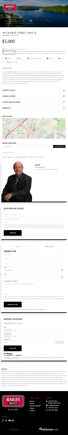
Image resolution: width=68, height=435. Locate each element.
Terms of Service (39, 309)
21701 (31, 157)
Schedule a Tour (49, 246)
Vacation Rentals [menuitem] (35, 406)
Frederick (18, 157)
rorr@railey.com (53, 405)
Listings (9, 157)
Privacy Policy (61, 227)
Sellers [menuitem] (32, 403)
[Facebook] (3, 420)
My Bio (55, 169)
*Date (5, 267)
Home (4, 157)
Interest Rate (7, 339)
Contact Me (50, 169)
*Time (5, 274)
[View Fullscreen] (4, 126)
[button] (31, 20)
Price (5, 327)
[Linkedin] (6, 420)
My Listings (37, 169)
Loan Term (6, 323)
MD (14, 157)
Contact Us (19, 246)
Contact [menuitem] (32, 410)
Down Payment (7, 333)
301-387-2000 (53, 410)
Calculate (13, 348)
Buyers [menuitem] (32, 401)
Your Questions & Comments (11, 281)
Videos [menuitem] (32, 408)
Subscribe (13, 233)
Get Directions (59, 146)
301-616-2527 (40, 167)
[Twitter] (12, 420)
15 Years (19, 323)
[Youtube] (9, 420)
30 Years (13, 323)
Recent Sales (44, 169)
